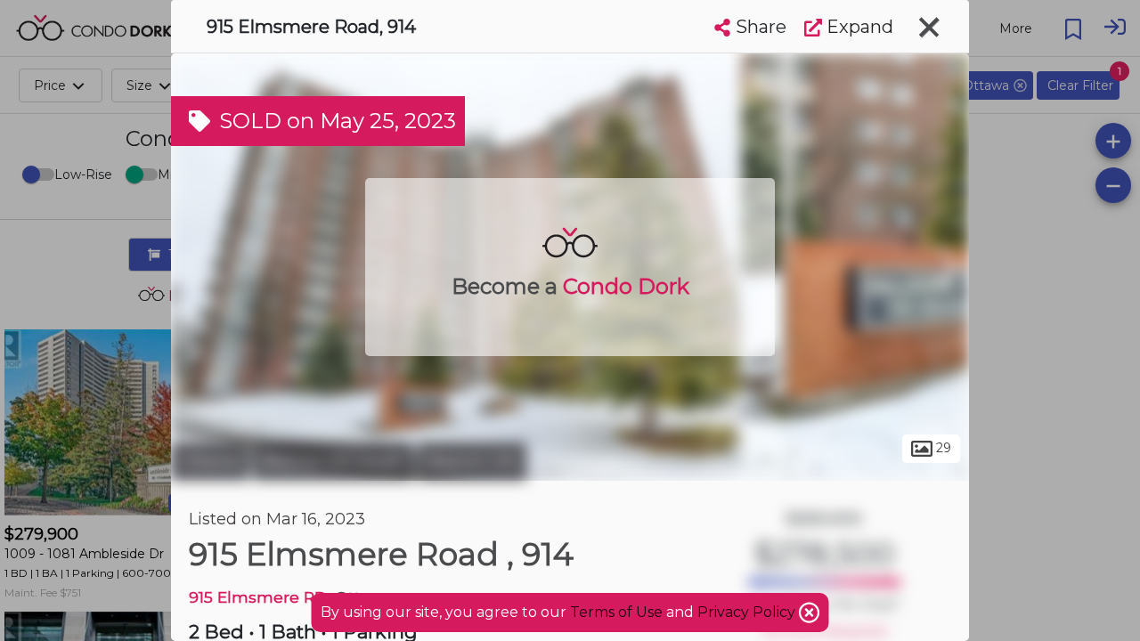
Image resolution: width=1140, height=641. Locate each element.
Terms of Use (616, 612)
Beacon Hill (472, 461)
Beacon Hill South (333, 461)
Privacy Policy (748, 612)
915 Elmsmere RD (258, 597)
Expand (857, 26)
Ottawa (210, 461)
